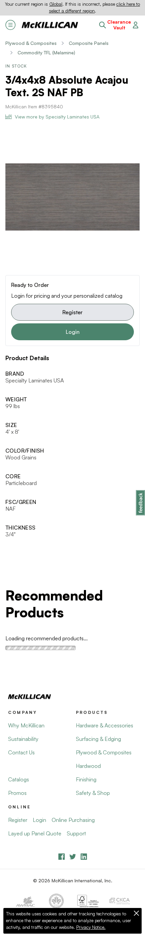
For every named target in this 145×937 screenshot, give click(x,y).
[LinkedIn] (84, 856)
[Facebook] (61, 856)
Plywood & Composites (31, 43)
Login (73, 331)
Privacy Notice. (91, 927)
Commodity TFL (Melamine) (46, 52)
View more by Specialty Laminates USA (57, 116)
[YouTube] (72, 856)
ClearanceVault (119, 24)
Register (72, 312)
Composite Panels (89, 43)
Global (55, 4)
